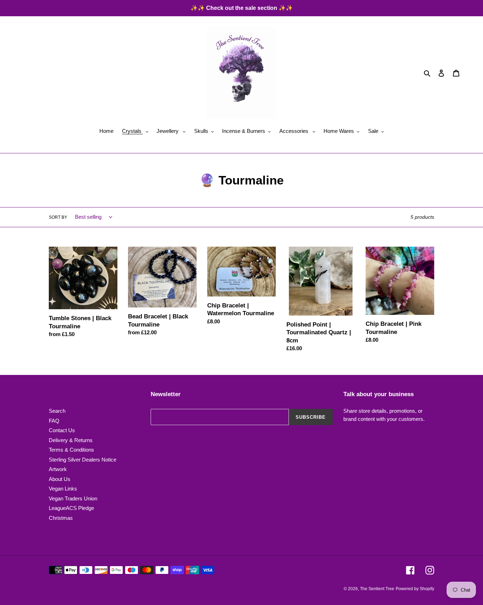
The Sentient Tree (377, 588)
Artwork (58, 469)
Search (57, 411)
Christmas (61, 518)
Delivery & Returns (71, 440)
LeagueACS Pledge (71, 508)
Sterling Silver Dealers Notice (82, 460)
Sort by (58, 217)
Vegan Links (63, 489)
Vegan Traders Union (73, 498)
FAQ (54, 421)
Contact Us (62, 430)
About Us (59, 479)
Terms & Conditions (71, 450)
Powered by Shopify (415, 588)
